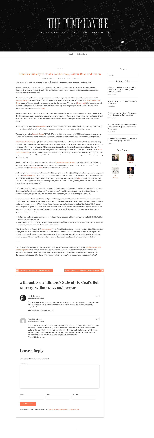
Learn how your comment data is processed (63, 409)
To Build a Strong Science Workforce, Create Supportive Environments (122, 114)
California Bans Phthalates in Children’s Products (36, 270)
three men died (36, 168)
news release (40, 126)
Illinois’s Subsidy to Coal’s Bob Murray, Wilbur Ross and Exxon (60, 74)
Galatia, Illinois (29, 175)
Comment (23, 364)
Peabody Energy (38, 134)
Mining (60, 69)
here (43, 108)
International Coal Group (25, 142)
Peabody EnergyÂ (22, 100)
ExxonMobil (81, 103)
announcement (47, 229)
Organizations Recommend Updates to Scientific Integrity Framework (122, 139)
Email (48, 394)
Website (75, 394)
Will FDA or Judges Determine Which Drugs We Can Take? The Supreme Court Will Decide (122, 89)
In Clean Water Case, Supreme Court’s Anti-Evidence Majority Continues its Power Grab (122, 127)
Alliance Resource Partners (65, 162)
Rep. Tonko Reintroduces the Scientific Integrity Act (122, 102)
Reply (97, 296)
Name (22, 394)
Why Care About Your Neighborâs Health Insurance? (82, 270)
